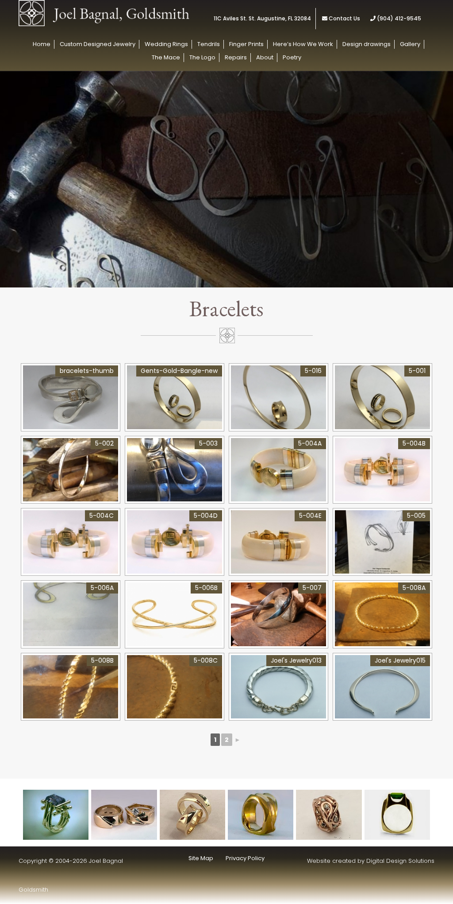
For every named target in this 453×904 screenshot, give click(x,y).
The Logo (202, 57)
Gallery (410, 44)
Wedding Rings (166, 44)
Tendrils (208, 44)
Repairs (236, 57)
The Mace (166, 57)
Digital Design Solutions (400, 861)
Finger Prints (246, 44)
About (264, 57)
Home (41, 44)
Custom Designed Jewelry (97, 44)
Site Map (200, 858)
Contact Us (344, 18)
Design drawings (366, 44)
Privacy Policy (245, 858)
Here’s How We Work (303, 44)
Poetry (292, 57)
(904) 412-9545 (398, 18)
